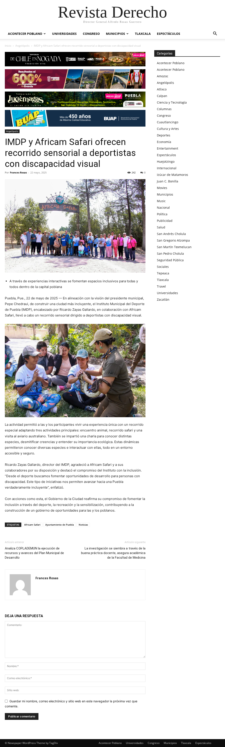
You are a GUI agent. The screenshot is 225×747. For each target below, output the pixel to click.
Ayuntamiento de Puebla (59, 524)
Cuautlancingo (167, 122)
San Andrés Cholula (171, 234)
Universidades (64, 34)
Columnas (164, 109)
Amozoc (162, 76)
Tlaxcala (143, 34)
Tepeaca (163, 273)
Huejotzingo (165, 161)
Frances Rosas (18, 172)
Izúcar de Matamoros (172, 175)
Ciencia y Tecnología (172, 102)
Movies (162, 188)
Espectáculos (168, 34)
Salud (161, 227)
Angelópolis (22, 46)
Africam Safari (32, 524)
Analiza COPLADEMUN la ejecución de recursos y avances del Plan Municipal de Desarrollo (34, 553)
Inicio (8, 46)
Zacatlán (163, 299)
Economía (164, 142)
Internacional (166, 168)
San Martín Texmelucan (174, 247)
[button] (215, 34)
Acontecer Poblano (25, 34)
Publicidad (164, 221)
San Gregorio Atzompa (173, 240)
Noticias (83, 524)
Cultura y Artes (168, 129)
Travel (161, 286)
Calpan (162, 96)
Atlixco (162, 89)
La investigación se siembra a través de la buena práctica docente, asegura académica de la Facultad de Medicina (113, 553)
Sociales (163, 267)
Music (161, 201)
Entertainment (167, 148)
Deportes (163, 135)
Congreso (91, 34)
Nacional (163, 207)
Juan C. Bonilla (167, 181)
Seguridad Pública (170, 260)
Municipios (115, 34)
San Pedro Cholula (170, 253)
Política (162, 214)
